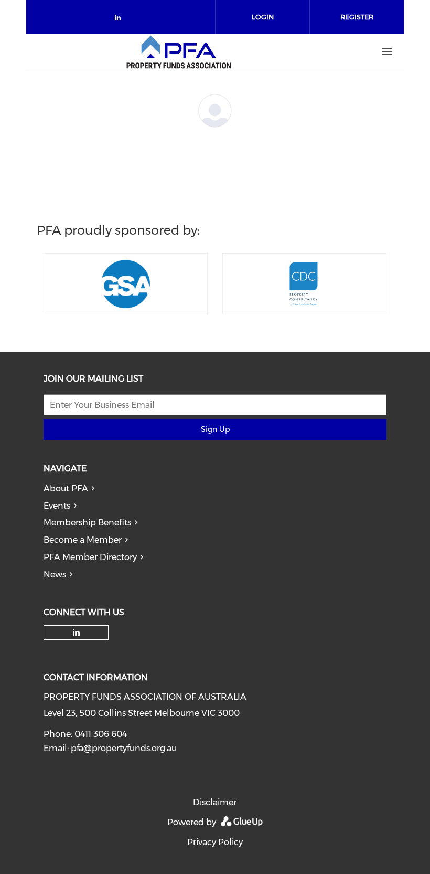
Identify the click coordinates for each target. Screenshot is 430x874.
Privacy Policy (215, 842)
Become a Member (83, 540)
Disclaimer (214, 802)
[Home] (179, 52)
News (55, 575)
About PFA (66, 488)
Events (57, 506)
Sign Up (215, 429)
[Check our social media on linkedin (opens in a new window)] (120, 20)
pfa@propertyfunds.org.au (124, 748)
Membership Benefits (87, 523)
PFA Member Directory (90, 557)
